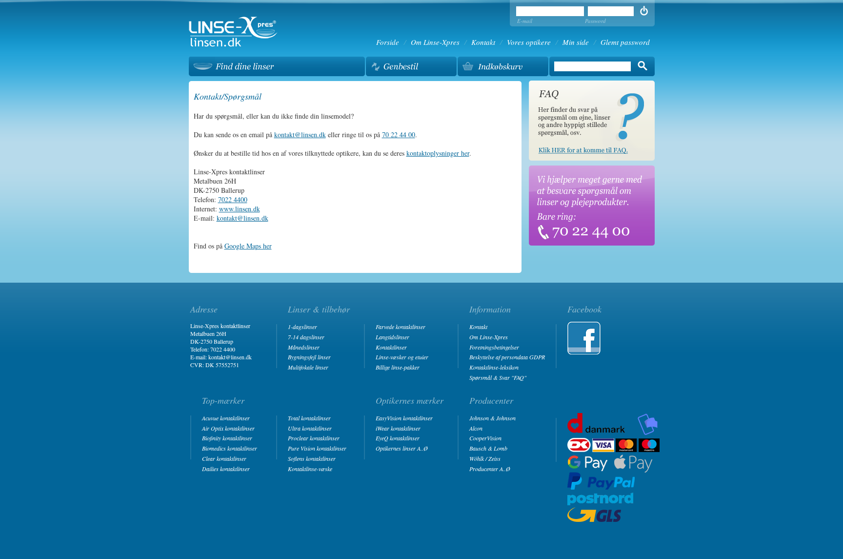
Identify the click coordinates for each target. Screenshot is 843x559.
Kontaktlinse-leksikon (494, 367)
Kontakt (483, 42)
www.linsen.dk (239, 208)
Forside (387, 42)
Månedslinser (304, 347)
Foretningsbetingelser (494, 347)
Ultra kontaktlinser (310, 428)
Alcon (475, 428)
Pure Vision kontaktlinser (317, 448)
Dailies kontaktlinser (226, 469)
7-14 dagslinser (306, 337)
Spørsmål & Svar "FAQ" (497, 377)
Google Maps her (248, 245)
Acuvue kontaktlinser (226, 418)
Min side (575, 42)
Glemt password (625, 42)
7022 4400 (232, 199)
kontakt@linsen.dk (300, 134)
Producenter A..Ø (489, 469)
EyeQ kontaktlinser (398, 438)
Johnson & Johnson (492, 418)
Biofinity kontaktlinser (227, 438)
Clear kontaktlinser (224, 458)
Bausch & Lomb (488, 448)
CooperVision (485, 438)
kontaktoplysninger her (437, 153)
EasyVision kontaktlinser (404, 418)
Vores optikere (529, 42)
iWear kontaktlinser (398, 428)
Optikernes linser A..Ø (402, 448)
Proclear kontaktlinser (314, 438)
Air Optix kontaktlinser (228, 428)
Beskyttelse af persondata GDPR (507, 357)
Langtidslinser (392, 337)
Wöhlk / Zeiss (485, 458)
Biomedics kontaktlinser (229, 448)
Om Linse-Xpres (435, 42)
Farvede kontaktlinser (400, 327)
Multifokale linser (308, 367)
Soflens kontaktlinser (312, 458)
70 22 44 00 (398, 134)
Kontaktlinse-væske (310, 469)
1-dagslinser (302, 327)
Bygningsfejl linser (309, 357)
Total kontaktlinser (309, 418)
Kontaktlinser (391, 347)
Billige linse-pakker (398, 367)
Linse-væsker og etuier (402, 357)
